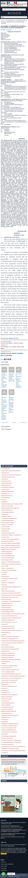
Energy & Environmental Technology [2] (11, 547)
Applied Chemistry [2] (7, 483)
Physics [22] (4, 688)
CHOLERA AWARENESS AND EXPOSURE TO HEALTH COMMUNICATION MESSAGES (13, 834)
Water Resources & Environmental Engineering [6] (13, 750)
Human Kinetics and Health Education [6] (11, 601)
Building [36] (4, 501)
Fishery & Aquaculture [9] (7, 568)
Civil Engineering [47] (7, 516)
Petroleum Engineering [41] (8, 671)
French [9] (4, 574)
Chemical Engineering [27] (8, 512)
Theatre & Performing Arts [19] (9, 727)
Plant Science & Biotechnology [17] (10, 694)
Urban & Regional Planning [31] (9, 736)
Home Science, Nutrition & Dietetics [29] (11, 593)
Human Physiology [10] (7, 603)
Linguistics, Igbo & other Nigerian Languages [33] (13, 640)
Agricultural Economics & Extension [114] (11, 474)
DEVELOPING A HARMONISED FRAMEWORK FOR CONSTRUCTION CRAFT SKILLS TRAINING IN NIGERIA (19, 380)
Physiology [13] (5, 690)
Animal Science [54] (6, 481)
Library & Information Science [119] (10, 636)
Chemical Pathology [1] (7, 510)
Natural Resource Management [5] (10, 665)
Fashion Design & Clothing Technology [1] (11, 564)
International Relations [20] (8, 628)
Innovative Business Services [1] (9, 622)
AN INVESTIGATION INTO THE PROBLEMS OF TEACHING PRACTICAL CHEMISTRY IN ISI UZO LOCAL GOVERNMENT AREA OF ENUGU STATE (13, 830)
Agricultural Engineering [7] (8, 477)
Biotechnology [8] (6, 497)
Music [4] (4, 663)
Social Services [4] (6, 717)
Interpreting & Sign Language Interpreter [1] (12, 630)
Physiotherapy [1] (6, 692)
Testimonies (3, 868)
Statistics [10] (5, 721)
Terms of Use (4, 870)
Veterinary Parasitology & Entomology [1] (11, 740)
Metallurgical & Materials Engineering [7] (11, 659)
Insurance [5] (5, 624)
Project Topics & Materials (7, 864)
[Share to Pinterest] (7, 362)
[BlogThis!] (3, 362)
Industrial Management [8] (8, 611)
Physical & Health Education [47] (9, 686)
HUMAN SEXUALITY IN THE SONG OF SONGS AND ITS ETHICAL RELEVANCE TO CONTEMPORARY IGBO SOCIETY (4, 380)
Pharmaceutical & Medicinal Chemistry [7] (11, 673)
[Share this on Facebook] (4, 359)
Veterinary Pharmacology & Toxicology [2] (11, 742)
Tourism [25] (5, 734)
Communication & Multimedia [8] (9, 518)
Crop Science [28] (6, 528)
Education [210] (5, 530)
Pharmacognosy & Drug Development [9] (11, 678)
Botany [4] (4, 499)
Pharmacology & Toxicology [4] (9, 682)
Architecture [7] (5, 489)
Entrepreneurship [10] (7, 553)
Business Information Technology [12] (10, 508)
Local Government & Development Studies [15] (12, 642)
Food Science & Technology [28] (9, 570)
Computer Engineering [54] (8, 522)
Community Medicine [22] (7, 520)
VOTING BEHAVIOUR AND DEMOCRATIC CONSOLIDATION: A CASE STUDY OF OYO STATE (12, 826)
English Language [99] (7, 551)
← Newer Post (4, 422)
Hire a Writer (4, 866)
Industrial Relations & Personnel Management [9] (13, 613)
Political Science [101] (7, 698)
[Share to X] (5, 362)
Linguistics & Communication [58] (9, 638)
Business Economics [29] (7, 506)
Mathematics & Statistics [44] (8, 653)
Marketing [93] (5, 644)
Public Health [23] (6, 705)
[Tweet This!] (6, 359)
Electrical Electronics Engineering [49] (11, 545)
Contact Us (3, 862)
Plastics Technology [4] (7, 696)
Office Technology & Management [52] (10, 669)
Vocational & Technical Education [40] (10, 748)
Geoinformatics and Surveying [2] (9, 578)
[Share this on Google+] (8, 359)
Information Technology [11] (8, 620)
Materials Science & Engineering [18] (10, 649)
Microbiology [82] (6, 661)
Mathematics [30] (6, 651)
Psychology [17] (5, 700)
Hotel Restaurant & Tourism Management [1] (12, 595)
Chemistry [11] (5, 514)
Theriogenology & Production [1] (9, 732)
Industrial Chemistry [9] (7, 605)
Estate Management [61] (7, 559)
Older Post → (24, 422)
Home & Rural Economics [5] (8, 591)
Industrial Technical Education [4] (9, 615)
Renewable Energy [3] (7, 713)
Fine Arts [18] (5, 566)
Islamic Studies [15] (6, 632)
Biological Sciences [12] (7, 495)
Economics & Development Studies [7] (10, 539)
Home (2, 20)
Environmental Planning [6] (8, 555)
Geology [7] (4, 580)
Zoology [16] (4, 752)
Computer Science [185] (7, 524)
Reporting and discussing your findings (14, 759)
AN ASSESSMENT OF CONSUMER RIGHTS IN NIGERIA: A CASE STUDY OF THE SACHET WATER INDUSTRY (13, 27)
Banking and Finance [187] (7, 491)
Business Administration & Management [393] (12, 503)
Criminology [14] (5, 526)
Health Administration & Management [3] (11, 586)
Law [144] (4, 634)
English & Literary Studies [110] (9, 549)
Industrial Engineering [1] (7, 609)
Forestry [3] (4, 572)
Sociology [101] (5, 719)
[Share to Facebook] (6, 362)
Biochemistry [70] (6, 493)
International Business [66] (8, 626)
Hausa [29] (4, 584)
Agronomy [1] (5, 479)
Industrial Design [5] (6, 607)
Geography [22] (5, 576)
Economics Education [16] (7, 541)
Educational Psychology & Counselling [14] (11, 535)
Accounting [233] (5, 468)
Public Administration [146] (8, 703)
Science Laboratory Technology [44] (10, 715)
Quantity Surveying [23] (7, 709)
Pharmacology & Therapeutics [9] (9, 680)
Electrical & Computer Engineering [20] (11, 543)
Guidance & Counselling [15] (8, 582)
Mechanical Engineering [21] (8, 655)
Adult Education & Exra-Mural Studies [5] (11, 470)
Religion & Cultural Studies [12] (9, 711)
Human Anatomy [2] (6, 599)
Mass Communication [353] (8, 647)
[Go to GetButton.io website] (3, 876)
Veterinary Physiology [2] (7, 744)
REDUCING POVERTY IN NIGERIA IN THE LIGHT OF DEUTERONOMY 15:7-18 (11, 377)
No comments (9, 30)
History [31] (4, 588)
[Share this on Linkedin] (10, 359)
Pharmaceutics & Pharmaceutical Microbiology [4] (13, 676)
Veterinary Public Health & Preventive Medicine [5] (13, 746)
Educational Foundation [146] (8, 533)
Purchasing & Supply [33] (7, 707)
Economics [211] (5, 537)
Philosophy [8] (5, 684)
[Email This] (2, 362)
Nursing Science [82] (6, 667)
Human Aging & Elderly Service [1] (10, 597)
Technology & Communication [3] (9, 725)
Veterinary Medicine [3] (7, 738)
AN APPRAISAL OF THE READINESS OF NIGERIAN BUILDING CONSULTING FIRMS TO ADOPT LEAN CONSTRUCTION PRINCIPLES (11, 405)
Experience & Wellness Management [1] (11, 562)
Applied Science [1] (6, 485)
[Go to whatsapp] (3, 874)
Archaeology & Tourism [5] (8, 487)
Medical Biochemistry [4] (7, 657)
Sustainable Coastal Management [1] (10, 723)
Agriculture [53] (5, 472)
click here (16, 338)
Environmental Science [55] (8, 557)
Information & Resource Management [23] (11, 617)
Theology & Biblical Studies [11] (9, 729)
